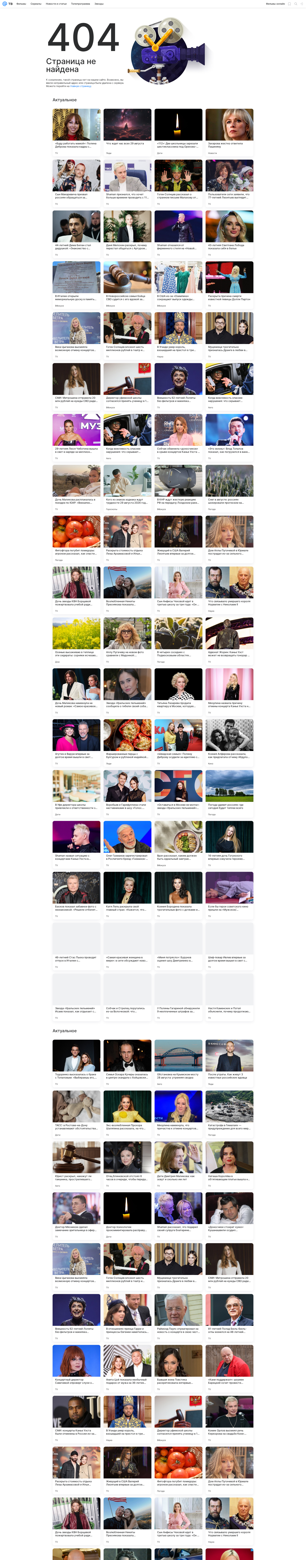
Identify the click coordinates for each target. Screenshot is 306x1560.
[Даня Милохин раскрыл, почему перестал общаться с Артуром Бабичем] (127, 234)
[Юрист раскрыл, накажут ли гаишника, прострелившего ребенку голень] (76, 1369)
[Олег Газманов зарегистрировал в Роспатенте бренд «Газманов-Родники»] (127, 845)
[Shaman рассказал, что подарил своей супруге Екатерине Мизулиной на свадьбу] (178, 1419)
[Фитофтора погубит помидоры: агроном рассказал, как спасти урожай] (76, 539)
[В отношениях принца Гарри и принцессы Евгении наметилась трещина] (127, 1521)
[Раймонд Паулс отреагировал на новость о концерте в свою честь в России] (178, 1521)
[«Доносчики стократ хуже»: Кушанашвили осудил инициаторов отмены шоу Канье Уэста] (229, 1419)
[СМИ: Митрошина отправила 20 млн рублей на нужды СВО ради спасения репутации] (76, 387)
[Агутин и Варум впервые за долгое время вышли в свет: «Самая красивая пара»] (76, 743)
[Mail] (5, 4)
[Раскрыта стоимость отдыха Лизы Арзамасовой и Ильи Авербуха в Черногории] (127, 539)
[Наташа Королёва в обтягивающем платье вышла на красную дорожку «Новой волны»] (229, 1369)
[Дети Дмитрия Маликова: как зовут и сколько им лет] (178, 1369)
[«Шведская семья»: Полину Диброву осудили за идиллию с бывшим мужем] (178, 743)
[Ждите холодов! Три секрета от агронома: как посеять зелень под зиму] (127, 1150)
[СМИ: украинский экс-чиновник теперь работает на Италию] (76, 1201)
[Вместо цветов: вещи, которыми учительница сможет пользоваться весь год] (76, 1048)
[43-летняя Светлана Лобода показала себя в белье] (229, 234)
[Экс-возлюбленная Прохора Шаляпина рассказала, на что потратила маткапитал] (127, 1318)
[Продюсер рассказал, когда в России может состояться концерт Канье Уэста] (229, 1201)
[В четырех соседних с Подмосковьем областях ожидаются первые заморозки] (178, 641)
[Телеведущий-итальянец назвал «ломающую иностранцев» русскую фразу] (229, 1048)
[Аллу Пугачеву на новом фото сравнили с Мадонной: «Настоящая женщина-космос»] (127, 641)
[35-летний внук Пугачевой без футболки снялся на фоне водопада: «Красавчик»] (178, 1099)
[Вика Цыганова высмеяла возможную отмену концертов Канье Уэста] (76, 336)
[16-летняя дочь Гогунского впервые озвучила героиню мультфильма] (229, 845)
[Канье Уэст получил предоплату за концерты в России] (229, 1099)
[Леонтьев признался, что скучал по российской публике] (127, 1048)
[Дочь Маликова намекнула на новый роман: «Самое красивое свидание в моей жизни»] (76, 692)
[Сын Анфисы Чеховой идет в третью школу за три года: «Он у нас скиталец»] (178, 590)
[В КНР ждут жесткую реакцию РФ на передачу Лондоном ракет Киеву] (178, 489)
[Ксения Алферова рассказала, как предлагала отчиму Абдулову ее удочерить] (229, 743)
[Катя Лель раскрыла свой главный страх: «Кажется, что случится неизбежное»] (127, 895)
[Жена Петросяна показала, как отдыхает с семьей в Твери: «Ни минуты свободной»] (178, 1201)
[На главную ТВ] (10, 4)
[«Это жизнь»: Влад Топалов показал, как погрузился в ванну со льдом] (229, 438)
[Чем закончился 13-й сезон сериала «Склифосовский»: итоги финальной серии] (178, 1150)
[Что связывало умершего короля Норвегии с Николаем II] (229, 590)
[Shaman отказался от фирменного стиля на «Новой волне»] (178, 234)
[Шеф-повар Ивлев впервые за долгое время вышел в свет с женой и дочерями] (229, 946)
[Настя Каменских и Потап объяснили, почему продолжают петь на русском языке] (229, 997)
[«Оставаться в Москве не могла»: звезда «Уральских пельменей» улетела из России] (178, 794)
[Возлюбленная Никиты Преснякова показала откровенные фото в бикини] (127, 590)
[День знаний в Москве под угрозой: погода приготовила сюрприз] (76, 1150)
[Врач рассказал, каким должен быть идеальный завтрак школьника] (178, 845)
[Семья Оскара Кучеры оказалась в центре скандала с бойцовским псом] (127, 1267)
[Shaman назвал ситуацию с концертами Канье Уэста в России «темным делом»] (76, 845)
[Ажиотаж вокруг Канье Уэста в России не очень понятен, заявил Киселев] (127, 1099)
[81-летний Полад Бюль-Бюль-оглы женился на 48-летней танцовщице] (229, 1521)
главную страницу (80, 86)
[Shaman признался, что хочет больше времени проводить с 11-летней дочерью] (127, 183)
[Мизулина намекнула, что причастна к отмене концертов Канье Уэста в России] (178, 1318)
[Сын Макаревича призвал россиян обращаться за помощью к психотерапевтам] (76, 183)
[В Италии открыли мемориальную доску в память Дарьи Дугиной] (76, 285)
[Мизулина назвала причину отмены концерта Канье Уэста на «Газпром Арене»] (229, 692)
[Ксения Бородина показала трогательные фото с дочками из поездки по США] (178, 895)
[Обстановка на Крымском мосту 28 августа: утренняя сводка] (178, 1267)
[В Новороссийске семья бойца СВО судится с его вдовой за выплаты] (127, 285)
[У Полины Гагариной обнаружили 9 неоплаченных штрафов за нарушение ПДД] (178, 997)
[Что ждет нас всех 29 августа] (127, 132)
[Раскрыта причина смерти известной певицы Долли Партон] (229, 285)
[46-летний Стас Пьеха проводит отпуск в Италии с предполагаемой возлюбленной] (76, 946)
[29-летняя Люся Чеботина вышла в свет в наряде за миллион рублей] (76, 438)
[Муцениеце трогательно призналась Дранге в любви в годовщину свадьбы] (229, 336)
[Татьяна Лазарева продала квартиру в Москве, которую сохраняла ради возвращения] (178, 692)
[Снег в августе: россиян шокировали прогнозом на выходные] (229, 489)
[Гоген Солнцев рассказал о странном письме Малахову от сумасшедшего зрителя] (178, 183)
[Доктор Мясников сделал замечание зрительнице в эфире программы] (76, 1419)
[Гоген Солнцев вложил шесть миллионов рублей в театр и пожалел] (127, 336)
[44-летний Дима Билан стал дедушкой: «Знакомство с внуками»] (76, 234)
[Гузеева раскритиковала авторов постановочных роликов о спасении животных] (178, 1048)
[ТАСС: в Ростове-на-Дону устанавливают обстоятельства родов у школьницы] (76, 1318)
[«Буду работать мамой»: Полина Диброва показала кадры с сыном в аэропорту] (76, 132)
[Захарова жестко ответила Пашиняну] (229, 132)
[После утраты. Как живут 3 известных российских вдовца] (229, 1267)
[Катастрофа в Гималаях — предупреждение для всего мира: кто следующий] (229, 1318)
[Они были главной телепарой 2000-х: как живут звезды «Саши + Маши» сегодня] (229, 1150)
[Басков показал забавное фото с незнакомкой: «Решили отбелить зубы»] (76, 895)
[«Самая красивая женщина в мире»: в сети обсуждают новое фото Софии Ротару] (127, 946)
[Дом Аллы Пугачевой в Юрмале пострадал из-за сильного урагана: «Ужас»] (229, 539)
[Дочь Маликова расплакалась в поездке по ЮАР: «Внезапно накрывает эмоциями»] (76, 489)
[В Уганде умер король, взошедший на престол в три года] (178, 336)
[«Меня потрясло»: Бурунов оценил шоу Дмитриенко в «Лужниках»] (178, 946)
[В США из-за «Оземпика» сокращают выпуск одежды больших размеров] (178, 285)
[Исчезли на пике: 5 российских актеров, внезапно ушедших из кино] (127, 1201)
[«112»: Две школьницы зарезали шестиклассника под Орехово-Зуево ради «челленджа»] (178, 132)
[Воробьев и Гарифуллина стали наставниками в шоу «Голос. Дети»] (127, 794)
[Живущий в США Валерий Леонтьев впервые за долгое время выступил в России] (178, 539)
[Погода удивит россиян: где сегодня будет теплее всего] (229, 794)
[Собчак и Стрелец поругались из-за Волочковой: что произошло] (127, 997)
